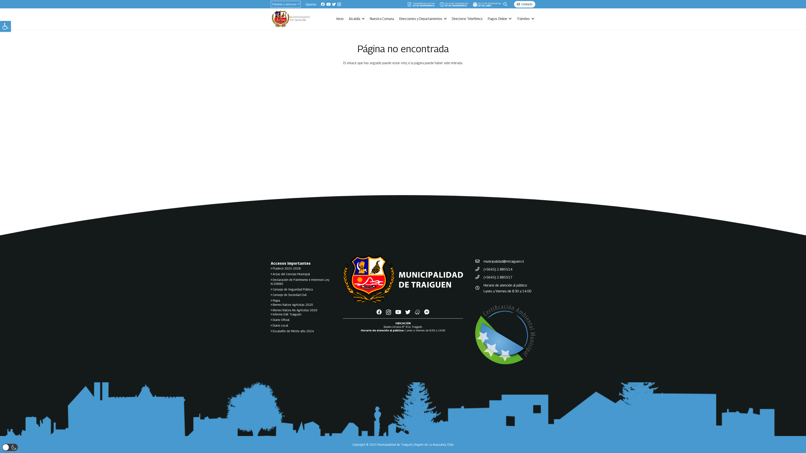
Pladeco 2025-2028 (286, 268)
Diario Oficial (280, 320)
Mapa (276, 300)
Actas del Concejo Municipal (291, 274)
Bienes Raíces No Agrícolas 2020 (294, 310)
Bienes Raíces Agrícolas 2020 (292, 304)
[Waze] (417, 312)
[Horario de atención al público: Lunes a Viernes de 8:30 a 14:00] (479, 288)
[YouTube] (328, 4)
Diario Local (280, 325)
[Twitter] (334, 4)
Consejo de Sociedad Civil (289, 295)
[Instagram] (339, 4)
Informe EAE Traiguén (286, 314)
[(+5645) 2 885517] (479, 277)
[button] (5, 26)
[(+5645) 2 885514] (479, 269)
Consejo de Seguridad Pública (292, 289)
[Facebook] (323, 4)
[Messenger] (426, 312)
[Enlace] (421, 4)
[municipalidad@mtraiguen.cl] (479, 261)
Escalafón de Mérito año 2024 (293, 331)
